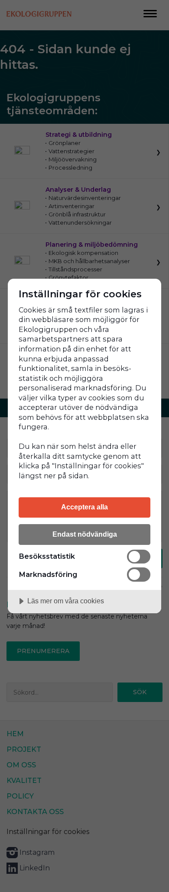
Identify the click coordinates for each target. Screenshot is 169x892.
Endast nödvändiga (84, 534)
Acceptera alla (84, 507)
